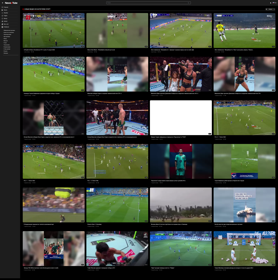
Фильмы (6, 53)
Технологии (6, 45)
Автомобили (7, 36)
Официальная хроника (9, 30)
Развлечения (7, 47)
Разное (5, 51)
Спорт (5, 42)
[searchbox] (146, 2)
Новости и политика (9, 32)
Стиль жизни (7, 49)
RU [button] (275, 2)
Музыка (6, 40)
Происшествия (7, 34)
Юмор (5, 38)
